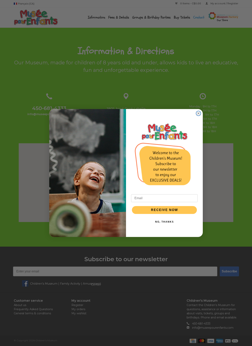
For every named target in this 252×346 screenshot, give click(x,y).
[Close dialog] (198, 113)
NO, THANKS (164, 221)
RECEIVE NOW (164, 210)
